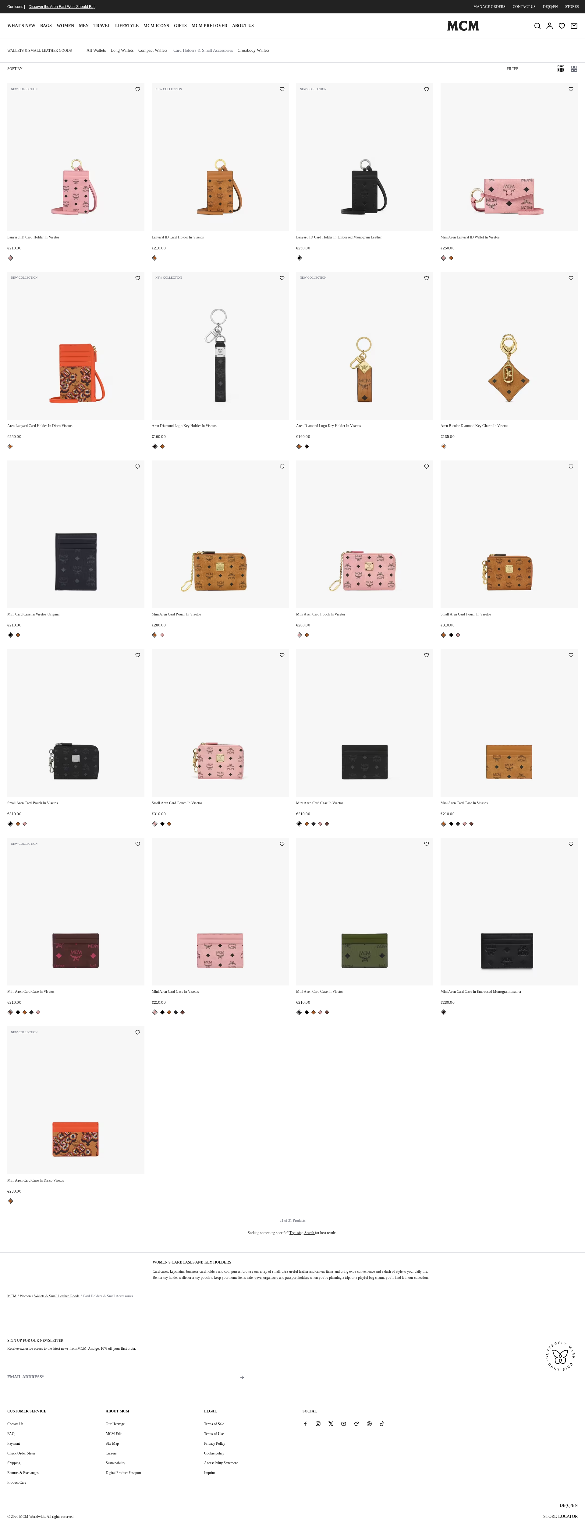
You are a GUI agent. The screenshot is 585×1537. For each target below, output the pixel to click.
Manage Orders (489, 7)
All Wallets (96, 50)
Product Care (16, 1482)
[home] (463, 29)
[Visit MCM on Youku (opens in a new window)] (369, 1423)
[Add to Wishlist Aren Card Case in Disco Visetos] (137, 1033)
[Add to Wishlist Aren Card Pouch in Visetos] (282, 467)
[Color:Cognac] (155, 258)
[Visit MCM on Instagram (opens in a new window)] (318, 1423)
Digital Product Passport (123, 1473)
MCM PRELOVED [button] (209, 25)
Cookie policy (214, 1453)
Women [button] (65, 25)
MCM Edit (114, 1434)
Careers (111, 1453)
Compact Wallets (152, 50)
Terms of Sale (214, 1424)
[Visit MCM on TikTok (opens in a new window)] (382, 1423)
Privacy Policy (214, 1443)
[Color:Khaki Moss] (313, 823)
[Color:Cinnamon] (326, 823)
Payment (13, 1443)
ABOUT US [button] (243, 25)
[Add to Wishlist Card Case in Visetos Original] (137, 467)
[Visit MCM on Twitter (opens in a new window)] (331, 1423)
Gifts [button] (180, 25)
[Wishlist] (562, 26)
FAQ (11, 1434)
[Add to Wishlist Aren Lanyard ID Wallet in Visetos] (571, 90)
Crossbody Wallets (253, 50)
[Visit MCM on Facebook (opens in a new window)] (305, 1423)
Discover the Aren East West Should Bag (62, 7)
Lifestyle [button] (127, 25)
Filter (513, 69)
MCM (11, 1296)
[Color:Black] (299, 258)
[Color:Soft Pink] (10, 258)
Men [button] (84, 25)
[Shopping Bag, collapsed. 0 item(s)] (574, 26)
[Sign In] (549, 26)
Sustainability (115, 1463)
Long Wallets (122, 50)
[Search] (537, 26)
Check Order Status (21, 1453)
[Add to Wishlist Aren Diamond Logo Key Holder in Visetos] (282, 278)
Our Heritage (115, 1424)
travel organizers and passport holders (281, 1277)
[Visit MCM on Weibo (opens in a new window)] (356, 1423)
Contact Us (15, 1424)
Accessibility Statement (221, 1463)
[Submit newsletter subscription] (242, 1377)
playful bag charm (371, 1277)
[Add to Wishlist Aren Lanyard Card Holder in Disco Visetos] (137, 278)
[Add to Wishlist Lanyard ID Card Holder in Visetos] (137, 90)
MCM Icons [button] (156, 25)
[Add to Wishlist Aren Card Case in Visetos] (426, 655)
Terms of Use (214, 1434)
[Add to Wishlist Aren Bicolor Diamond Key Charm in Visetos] (571, 278)
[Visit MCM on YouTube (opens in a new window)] (343, 1423)
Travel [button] (102, 25)
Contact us (524, 7)
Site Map (112, 1443)
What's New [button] (21, 25)
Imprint (209, 1473)
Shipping (13, 1463)
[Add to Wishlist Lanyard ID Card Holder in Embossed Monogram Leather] (426, 90)
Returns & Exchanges (23, 1473)
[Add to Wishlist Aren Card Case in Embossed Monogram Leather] (571, 844)
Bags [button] (46, 25)
